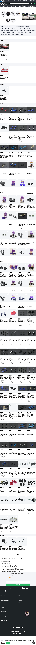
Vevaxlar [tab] (13, 34)
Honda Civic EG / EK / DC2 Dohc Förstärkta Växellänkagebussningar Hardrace (31, 118)
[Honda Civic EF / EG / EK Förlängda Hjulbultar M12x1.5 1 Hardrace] (4, 164)
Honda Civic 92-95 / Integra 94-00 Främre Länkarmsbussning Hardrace (30, 453)
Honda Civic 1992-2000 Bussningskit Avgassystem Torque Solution (22, 491)
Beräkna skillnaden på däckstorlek (5, 600)
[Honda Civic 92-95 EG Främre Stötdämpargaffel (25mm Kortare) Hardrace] (13, 444)
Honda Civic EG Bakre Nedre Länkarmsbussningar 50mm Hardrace (21, 378)
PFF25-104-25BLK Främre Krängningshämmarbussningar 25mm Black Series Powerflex (13, 208)
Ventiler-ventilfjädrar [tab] (8, 34)
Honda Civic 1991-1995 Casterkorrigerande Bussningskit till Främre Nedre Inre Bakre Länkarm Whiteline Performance (31, 473)
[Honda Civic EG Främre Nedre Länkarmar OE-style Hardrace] (22, 407)
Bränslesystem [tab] (27, 26)
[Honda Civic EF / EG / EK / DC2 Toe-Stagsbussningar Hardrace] (22, 333)
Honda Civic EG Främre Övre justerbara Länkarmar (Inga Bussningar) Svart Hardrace (22, 119)
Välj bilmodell (2, 6)
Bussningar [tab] (2, 28)
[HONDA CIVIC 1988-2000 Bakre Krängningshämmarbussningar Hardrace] (13, 407)
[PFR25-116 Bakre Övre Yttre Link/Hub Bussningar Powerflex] (31, 283)
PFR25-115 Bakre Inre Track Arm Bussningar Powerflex (13, 291)
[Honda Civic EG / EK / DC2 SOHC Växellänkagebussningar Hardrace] (4, 109)
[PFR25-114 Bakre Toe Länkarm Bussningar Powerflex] (31, 267)
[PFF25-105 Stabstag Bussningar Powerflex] (22, 199)
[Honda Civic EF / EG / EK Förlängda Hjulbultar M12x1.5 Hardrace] (31, 147)
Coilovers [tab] (6, 28)
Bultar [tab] (31, 26)
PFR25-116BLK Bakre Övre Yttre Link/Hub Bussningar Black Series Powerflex (4, 306)
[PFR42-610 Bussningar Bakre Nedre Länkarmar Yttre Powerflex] (13, 297)
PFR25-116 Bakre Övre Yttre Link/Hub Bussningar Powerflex (30, 291)
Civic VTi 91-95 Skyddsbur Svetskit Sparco (21, 549)
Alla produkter (3, 16)
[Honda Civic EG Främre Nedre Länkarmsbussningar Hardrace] (4, 444)
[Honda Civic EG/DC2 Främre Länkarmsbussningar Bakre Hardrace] (13, 164)
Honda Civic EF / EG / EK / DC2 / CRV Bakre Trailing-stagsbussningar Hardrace (31, 341)
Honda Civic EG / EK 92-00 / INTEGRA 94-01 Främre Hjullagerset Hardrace (4, 243)
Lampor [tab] (13, 30)
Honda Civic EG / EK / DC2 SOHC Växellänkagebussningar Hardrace (4, 118)
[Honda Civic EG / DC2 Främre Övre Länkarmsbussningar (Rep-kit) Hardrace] (31, 388)
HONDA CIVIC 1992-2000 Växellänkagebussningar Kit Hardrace (4, 136)
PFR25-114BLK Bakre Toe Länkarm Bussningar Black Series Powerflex (4, 291)
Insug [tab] (18, 28)
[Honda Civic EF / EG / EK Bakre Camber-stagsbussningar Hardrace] (13, 333)
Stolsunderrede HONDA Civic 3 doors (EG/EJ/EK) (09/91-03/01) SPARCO (13, 549)
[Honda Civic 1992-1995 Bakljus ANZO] (4, 70)
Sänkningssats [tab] (31, 32)
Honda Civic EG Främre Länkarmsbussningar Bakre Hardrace (22, 360)
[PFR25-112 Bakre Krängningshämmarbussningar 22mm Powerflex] (31, 252)
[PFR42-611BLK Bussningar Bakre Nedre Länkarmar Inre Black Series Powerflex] (4, 313)
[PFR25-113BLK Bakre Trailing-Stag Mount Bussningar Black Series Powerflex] (22, 267)
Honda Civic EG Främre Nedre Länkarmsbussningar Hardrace (4, 453)
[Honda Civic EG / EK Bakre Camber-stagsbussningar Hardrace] (13, 370)
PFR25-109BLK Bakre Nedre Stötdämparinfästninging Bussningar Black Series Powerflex (22, 244)
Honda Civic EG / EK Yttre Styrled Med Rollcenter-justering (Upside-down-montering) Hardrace (4, 156)
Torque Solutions (20, 488)
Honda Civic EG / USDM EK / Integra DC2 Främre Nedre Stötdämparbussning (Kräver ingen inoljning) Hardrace (13, 473)
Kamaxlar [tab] (21, 28)
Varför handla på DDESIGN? (4, 616)
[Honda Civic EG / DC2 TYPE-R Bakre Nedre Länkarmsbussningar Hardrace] (13, 425)
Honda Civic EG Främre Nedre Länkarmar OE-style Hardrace (22, 415)
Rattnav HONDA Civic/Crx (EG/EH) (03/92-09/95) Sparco (4, 549)
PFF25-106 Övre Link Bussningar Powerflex (3, 223)
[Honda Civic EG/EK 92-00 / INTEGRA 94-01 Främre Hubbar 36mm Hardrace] (31, 215)
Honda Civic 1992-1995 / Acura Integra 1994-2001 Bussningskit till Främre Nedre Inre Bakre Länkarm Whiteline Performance (22, 509)
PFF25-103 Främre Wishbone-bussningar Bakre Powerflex (31, 173)
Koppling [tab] (30, 28)
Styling (18, 16)
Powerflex (1, 189)
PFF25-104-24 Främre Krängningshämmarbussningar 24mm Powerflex (22, 191)
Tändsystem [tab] (2, 34)
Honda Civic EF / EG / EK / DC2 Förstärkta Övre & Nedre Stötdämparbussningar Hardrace (13, 137)
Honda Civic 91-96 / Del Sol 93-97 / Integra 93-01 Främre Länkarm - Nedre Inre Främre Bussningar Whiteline (4, 509)
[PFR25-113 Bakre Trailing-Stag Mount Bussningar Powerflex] (13, 267)
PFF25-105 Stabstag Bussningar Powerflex (21, 207)
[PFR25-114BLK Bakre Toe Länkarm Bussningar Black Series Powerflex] (4, 283)
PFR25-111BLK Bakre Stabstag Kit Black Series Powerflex (22, 260)
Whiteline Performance (30, 488)
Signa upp (18, 584)
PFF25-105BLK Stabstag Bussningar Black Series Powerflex (31, 207)
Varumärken (33, 6)
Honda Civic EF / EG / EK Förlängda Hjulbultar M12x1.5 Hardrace (31, 155)
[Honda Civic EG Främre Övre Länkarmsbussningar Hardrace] (31, 127)
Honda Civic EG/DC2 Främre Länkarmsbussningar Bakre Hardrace (12, 173)
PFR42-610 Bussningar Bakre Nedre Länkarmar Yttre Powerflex (13, 306)
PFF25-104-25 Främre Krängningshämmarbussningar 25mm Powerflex (4, 207)
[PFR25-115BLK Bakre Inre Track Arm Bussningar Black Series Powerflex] (22, 283)
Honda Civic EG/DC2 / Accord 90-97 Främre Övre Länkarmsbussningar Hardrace (21, 137)
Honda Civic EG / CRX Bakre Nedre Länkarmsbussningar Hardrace (3, 341)
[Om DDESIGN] (27, 614)
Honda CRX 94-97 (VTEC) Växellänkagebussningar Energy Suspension (13, 491)
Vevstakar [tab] (16, 34)
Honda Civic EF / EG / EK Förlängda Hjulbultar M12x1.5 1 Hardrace (4, 173)
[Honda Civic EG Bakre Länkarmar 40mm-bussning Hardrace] (31, 425)
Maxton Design (2, 52)
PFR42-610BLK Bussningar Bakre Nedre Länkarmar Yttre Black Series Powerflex (22, 306)
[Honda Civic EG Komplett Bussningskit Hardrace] (4, 352)
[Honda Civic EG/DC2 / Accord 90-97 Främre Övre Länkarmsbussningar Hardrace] (22, 127)
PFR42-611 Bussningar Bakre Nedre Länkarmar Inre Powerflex (31, 306)
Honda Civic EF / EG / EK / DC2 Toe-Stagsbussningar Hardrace (22, 341)
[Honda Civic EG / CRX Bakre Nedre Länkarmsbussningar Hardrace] (4, 333)
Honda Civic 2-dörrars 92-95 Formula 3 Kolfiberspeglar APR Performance (3, 99)
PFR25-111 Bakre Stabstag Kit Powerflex (13, 259)
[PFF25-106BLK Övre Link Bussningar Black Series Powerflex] (13, 215)
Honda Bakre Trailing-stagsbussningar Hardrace (12, 360)
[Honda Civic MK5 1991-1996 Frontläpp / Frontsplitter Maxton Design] (4, 46)
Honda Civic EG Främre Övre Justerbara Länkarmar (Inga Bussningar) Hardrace (13, 118)
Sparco (1, 547)
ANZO (1, 76)
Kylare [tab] (8, 30)
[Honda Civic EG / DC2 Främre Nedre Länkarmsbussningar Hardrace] (31, 313)
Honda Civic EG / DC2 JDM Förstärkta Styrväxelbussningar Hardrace (3, 397)
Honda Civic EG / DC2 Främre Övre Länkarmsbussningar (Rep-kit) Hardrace (30, 397)
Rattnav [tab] (9, 32)
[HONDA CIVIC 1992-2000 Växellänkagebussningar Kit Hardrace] (4, 127)
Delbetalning (20, 595)
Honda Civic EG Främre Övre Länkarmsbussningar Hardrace (31, 136)
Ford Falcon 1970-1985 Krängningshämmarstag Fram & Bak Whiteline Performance (31, 491)
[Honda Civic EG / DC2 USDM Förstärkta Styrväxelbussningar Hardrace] (22, 388)
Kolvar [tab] (27, 28)
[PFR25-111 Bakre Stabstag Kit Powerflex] (13, 252)
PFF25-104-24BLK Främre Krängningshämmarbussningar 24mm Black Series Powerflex (31, 192)
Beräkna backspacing (3, 595)
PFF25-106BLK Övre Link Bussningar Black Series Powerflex (13, 224)
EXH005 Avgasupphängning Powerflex (12, 321)
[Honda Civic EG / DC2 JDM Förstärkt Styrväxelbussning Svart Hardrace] (13, 388)
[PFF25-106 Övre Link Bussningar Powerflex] (4, 215)
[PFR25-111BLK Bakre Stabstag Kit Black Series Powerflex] (22, 252)
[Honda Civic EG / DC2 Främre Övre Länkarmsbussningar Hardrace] (4, 407)
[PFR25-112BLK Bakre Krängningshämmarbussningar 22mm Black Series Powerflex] (4, 267)
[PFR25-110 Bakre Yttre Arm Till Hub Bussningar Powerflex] (31, 234)
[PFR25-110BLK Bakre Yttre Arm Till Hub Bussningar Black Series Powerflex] (4, 252)
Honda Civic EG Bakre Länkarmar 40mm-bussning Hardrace (30, 434)
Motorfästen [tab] (24, 30)
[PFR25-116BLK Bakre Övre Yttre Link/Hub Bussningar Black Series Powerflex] (4, 297)
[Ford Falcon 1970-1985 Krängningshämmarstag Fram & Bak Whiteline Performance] (31, 482)
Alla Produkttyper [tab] (3, 26)
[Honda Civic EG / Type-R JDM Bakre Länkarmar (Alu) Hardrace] (13, 147)
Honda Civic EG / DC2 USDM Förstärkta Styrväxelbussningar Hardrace (21, 397)
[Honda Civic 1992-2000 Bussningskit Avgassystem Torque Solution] (22, 482)
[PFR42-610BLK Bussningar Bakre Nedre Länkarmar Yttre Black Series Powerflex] (22, 297)
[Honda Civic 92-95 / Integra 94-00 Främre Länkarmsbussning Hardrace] (31, 444)
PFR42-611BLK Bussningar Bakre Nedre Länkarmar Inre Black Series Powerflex (4, 321)
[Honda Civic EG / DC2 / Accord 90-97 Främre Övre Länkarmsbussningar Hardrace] (22, 313)
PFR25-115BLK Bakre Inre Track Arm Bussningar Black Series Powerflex (22, 291)
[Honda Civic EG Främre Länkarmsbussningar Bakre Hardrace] (22, 352)
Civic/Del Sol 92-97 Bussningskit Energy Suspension (3, 491)
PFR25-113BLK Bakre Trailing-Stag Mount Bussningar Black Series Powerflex (22, 276)
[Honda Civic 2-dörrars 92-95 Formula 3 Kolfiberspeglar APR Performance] (4, 90)
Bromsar (8, 16)
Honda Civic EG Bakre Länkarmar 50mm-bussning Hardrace (21, 434)
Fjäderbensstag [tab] (10, 28)
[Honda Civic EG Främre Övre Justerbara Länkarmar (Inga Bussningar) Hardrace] (13, 109)
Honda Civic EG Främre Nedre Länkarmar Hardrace (31, 360)
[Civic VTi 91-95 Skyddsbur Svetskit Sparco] (22, 541)
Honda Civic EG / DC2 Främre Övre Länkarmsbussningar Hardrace (3, 416)
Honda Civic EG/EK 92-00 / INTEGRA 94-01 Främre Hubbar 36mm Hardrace (31, 224)
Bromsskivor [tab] (18, 26)
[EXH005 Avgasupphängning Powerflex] (13, 313)
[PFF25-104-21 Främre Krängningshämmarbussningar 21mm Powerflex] (13, 183)
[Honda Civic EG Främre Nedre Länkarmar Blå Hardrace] (4, 370)
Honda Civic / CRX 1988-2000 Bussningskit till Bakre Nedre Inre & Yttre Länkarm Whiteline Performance (4, 528)
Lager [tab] (11, 30)
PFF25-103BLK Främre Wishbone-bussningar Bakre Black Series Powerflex (4, 191)
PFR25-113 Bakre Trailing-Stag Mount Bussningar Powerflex (12, 275)
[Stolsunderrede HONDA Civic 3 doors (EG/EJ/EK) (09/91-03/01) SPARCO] (13, 541)
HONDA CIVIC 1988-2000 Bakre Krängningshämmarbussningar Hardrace (13, 416)
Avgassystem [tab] (9, 26)
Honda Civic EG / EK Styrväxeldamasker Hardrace (21, 173)
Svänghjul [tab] (26, 32)
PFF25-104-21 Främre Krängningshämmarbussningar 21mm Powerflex (13, 191)
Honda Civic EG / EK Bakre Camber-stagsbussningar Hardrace (13, 378)
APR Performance (2, 96)
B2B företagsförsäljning (3, 611)
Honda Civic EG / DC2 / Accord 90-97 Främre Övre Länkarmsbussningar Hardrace (21, 322)
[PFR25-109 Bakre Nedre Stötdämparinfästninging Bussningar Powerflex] (13, 234)
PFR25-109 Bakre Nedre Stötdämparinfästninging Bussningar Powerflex (13, 243)
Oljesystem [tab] (33, 30)
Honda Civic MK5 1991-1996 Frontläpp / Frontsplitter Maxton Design (4, 55)
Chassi (13, 16)
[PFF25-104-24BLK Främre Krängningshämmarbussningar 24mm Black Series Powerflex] (31, 183)
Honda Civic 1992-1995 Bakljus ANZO (4, 78)
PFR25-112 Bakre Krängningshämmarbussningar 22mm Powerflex (31, 260)
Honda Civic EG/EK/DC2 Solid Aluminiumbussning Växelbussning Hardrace (22, 453)
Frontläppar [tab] (15, 28)
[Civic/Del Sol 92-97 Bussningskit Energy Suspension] (4, 482)
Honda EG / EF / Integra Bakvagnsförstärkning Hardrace (22, 155)
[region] (18, 50)
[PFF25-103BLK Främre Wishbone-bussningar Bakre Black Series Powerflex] (4, 183)
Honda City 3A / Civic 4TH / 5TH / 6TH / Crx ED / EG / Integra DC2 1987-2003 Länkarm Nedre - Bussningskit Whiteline (13, 528)
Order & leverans (21, 600)
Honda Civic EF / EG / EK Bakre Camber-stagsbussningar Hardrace (13, 341)
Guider (2, 602)
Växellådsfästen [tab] (20, 34)
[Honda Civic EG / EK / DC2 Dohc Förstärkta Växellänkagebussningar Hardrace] (31, 109)
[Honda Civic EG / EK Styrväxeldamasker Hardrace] (22, 164)
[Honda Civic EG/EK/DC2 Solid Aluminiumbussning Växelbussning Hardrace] (22, 444)
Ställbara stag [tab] (18, 32)
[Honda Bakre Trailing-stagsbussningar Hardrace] (13, 352)
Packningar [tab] (6, 32)
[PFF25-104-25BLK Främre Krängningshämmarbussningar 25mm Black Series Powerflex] (13, 199)
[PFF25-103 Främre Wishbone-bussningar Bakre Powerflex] (31, 164)
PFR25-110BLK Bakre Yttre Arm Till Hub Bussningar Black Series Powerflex (4, 260)
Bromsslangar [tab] (22, 26)
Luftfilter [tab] (16, 30)
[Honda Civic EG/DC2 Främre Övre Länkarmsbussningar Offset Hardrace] (22, 215)
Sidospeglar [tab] (13, 32)
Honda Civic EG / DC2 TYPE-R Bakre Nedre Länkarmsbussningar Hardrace (12, 434)
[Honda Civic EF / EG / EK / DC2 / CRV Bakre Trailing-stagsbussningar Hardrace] (31, 333)
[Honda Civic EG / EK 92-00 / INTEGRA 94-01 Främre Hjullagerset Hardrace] (4, 234)
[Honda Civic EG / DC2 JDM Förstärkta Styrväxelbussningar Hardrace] (4, 388)
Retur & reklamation (21, 602)
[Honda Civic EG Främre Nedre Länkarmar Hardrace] (31, 352)
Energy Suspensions (3, 488)
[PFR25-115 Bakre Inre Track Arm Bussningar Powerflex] (13, 283)
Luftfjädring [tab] (20, 30)
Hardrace (1, 153)
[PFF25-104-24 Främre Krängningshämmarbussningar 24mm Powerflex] (22, 183)
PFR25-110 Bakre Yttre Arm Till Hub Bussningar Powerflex (31, 243)
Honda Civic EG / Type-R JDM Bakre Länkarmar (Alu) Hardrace (13, 155)
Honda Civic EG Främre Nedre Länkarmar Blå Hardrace (4, 378)
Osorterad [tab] (2, 32)
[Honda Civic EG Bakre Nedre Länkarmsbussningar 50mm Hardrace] (22, 370)
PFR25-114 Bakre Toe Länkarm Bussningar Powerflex (30, 275)
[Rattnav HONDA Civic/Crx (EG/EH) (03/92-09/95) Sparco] (4, 541)
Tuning (13, 23)
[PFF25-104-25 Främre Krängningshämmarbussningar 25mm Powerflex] (4, 199)
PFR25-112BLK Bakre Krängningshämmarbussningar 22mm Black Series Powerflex (4, 276)
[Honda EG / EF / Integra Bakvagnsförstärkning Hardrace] (22, 147)
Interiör (8, 23)
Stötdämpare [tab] (22, 32)
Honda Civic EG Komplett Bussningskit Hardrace (4, 360)
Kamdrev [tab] (24, 28)
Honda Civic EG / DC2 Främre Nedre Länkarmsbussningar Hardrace (30, 321)
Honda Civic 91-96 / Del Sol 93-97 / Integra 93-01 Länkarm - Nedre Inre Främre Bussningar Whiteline (13, 509)
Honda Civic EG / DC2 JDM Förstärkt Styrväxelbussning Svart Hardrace (13, 397)
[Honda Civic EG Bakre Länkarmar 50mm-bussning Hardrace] (22, 425)
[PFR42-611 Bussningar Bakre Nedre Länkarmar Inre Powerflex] (31, 297)
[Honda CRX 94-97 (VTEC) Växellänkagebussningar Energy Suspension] (13, 482)
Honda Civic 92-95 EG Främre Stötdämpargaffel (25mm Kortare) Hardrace (13, 453)
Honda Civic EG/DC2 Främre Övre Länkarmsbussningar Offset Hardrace (21, 224)
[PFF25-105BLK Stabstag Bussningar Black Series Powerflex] (31, 199)
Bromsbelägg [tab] (13, 26)
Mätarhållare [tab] (29, 30)
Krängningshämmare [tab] (4, 30)
